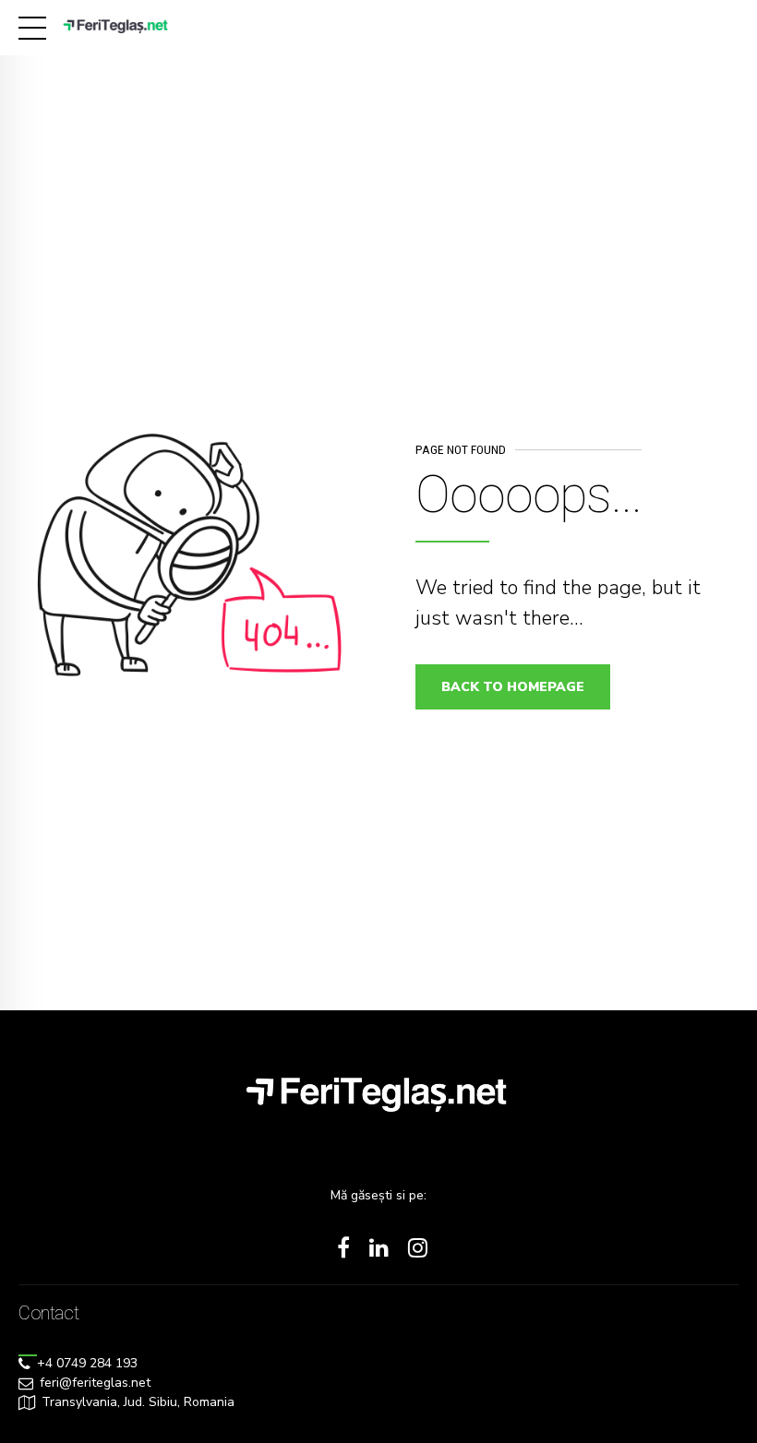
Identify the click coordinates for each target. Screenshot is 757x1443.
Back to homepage (512, 687)
